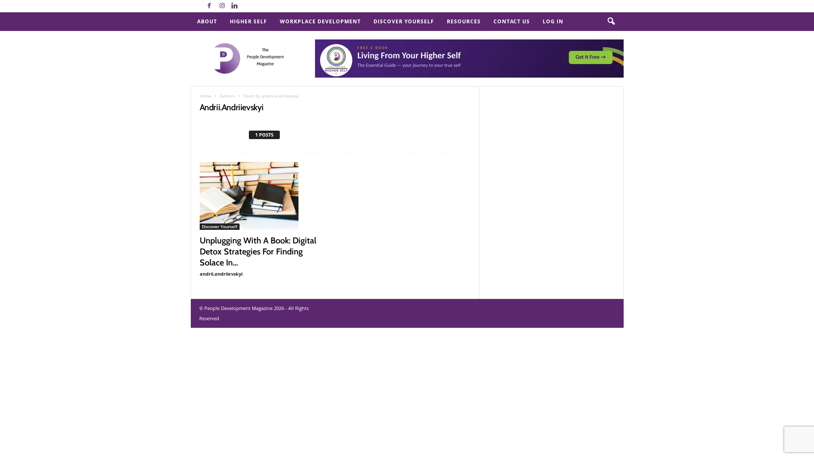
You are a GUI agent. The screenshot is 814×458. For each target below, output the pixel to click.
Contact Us (511, 21)
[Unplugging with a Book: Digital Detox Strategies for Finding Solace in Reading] (263, 196)
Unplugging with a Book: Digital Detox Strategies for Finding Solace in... (258, 251)
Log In (553, 21)
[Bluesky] (248, 6)
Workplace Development (320, 21)
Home (206, 96)
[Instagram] (222, 6)
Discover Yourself (404, 21)
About (207, 21)
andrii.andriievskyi (221, 274)
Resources (464, 21)
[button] (611, 21)
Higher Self (248, 21)
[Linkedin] (235, 6)
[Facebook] (209, 6)
